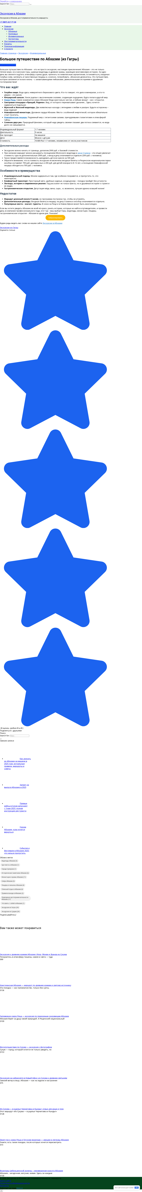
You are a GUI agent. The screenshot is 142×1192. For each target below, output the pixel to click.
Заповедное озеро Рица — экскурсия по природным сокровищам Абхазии (34, 1016)
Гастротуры (13, 39)
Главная (7, 26)
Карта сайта (5, 1180)
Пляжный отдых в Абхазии (12, 889)
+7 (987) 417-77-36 (8, 22)
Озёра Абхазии (8, 881)
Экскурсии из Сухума (10, 911)
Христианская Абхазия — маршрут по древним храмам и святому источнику (35, 985)
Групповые (13, 34)
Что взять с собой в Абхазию (13, 903)
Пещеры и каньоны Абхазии (13, 885)
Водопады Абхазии (9, 861)
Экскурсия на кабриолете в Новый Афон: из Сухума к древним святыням (33, 1078)
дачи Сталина (84, 153)
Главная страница (8, 53)
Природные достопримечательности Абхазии (15, 898)
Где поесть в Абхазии (10, 865)
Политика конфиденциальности (15, 1183)
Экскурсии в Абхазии (13, 13)
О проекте (8, 49)
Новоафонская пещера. (15, 117)
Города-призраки (9, 869)
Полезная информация (14, 46)
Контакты (4, 1185)
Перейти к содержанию (11, 1)
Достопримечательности (15, 41)
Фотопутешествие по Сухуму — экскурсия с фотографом (26, 1047)
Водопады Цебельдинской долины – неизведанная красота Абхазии (31, 1170)
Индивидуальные (16, 36)
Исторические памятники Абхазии (15, 873)
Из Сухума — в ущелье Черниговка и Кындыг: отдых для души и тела (32, 1109)
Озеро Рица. (10, 100)
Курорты (8, 44)
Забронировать (55, 217)
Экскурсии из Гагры (9, 227)
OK (137, 1187)
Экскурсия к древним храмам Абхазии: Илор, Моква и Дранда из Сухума (33, 954)
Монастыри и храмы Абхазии (14, 877)
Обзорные (12, 31)
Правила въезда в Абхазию (12, 893)
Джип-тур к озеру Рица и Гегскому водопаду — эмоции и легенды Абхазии (34, 1140)
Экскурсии (8, 29)
